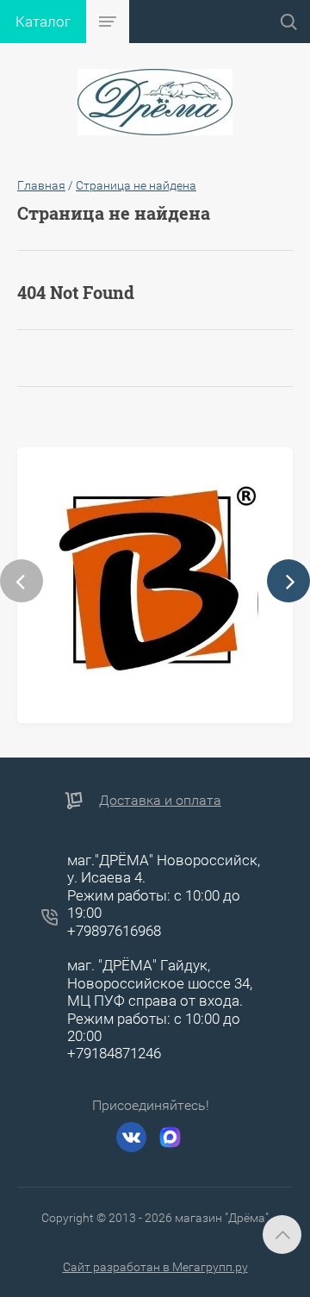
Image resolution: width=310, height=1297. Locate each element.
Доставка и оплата (160, 800)
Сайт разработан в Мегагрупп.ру (155, 1267)
